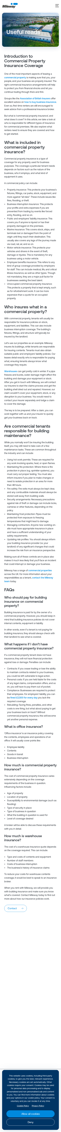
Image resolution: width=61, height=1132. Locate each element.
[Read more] (30, 945)
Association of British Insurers (35, 98)
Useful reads (36, 25)
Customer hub (15, 25)
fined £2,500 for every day (23, 697)
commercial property (15, 77)
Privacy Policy (38, 1106)
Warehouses (10, 371)
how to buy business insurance (40, 102)
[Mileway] (10, 5)
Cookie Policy (23, 1106)
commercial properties (40, 570)
